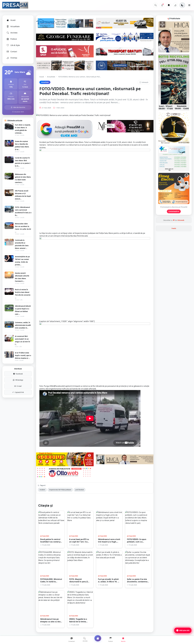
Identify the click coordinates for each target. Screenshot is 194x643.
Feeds (174, 228)
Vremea (13, 58)
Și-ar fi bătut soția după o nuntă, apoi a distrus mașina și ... (23, 355)
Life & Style (15, 45)
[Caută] (155, 5)
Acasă (12, 20)
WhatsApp (19, 380)
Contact (13, 51)
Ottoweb (180, 220)
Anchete (13, 32)
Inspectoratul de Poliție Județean (60, 490)
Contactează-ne (174, 211)
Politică (13, 39)
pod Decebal (79, 490)
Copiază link (19, 392)
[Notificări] (162, 5)
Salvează (145, 82)
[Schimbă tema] (182, 5)
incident (42, 490)
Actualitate (15, 26)
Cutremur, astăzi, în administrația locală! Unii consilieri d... (23, 325)
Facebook (19, 374)
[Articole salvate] (168, 5)
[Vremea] (175, 5)
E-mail (19, 386)
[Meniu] (189, 5)
